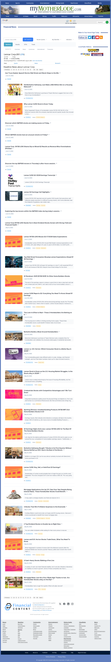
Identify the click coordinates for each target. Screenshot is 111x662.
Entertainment (44, 3)
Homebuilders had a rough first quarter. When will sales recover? (44, 586)
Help (72, 652)
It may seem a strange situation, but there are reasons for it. (42, 498)
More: (96, 622)
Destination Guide (37, 633)
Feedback (44, 652)
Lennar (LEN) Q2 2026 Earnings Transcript (40, 175)
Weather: (21, 622)
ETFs (25, 44)
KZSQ (49, 638)
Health (35, 627)
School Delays (88, 16)
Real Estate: (67, 638)
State (16, 16)
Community (30, 3)
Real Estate (74, 3)
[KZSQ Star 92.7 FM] (84, 54)
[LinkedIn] (68, 606)
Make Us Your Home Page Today (88, 32)
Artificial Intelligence (40, 117)
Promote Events (83, 631)
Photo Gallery (97, 635)
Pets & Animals (83, 636)
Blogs (34, 629)
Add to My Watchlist (37, 60)
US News (25, 16)
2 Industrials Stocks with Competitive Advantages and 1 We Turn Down (48, 391)
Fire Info (35, 638)
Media (100, 3)
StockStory (28, 117)
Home (26, 652)
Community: (37, 622)
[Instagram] (72, 606)
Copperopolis (67, 636)
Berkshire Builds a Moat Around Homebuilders (42, 332)
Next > (41, 69)
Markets (8, 44)
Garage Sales (82, 635)
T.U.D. (95, 633)
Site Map (54, 652)
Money (45, 16)
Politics (4, 635)
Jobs (80, 624)
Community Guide (37, 631)
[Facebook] (64, 606)
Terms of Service (50, 657)
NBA (19, 635)
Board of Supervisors (99, 631)
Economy (43, 205)
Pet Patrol (35, 636)
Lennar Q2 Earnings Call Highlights (37, 192)
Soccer (19, 638)
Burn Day (20, 624)
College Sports (21, 640)
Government (45, 501)
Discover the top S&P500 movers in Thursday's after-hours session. (31, 163)
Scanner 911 (97, 626)
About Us (35, 652)
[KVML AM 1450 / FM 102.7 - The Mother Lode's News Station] (93, 50)
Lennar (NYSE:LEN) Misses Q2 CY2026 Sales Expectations (45, 237)
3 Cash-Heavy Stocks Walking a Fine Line (39, 560)
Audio (95, 624)
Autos (80, 627)
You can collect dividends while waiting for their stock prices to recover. (46, 530)
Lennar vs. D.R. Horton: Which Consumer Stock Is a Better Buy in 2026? (47, 350)
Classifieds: (82, 622)
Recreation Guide (37, 635)
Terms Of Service (47, 610)
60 (37, 69)
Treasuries (50, 49)
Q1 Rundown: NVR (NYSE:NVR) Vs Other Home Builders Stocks (47, 276)
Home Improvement (69, 644)
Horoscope (51, 627)
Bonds (40, 384)
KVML (49, 636)
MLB (19, 633)
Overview (17, 49)
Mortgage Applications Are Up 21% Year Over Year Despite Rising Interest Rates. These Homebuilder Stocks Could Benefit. (48, 490)
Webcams (64, 16)
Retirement (43, 248)
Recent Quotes (41, 39)
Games (50, 629)
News (7, 3)
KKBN (49, 640)
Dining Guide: (68, 622)
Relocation (66, 646)
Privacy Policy (36, 610)
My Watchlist (55, 39)
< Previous (7, 69)
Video (95, 629)
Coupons (96, 636)
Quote (16, 63)
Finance (66, 642)
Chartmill (9, 79)
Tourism (100, 16)
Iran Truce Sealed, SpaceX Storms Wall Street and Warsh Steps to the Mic (33, 73)
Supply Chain (41, 362)
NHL (19, 637)
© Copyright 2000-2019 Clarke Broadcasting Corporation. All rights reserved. (55, 660)
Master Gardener (68, 647)
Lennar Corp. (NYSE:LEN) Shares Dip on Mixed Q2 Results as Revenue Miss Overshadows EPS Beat (38, 147)
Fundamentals (67, 640)
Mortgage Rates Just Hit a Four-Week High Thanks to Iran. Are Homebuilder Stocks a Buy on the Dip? (47, 578)
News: (4, 622)
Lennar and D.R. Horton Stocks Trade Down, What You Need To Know (47, 540)
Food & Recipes (52, 631)
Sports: (20, 630)
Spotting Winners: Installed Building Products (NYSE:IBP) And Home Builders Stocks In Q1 (47, 411)
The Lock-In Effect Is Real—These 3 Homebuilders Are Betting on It (48, 313)
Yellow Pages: (97, 638)
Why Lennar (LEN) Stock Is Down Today (38, 104)
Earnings (38, 205)
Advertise (63, 652)
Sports (18, 3)
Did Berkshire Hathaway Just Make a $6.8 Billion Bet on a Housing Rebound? (48, 86)
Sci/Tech (5, 640)
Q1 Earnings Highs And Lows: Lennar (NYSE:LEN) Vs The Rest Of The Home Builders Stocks (47, 430)
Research (57, 63)
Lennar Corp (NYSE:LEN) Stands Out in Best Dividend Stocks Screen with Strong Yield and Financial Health (38, 224)
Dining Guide (60, 3)
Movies (50, 624)
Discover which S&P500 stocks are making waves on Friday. (28, 123)
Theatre (50, 626)
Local (7, 16)
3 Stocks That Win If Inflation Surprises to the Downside (45, 507)
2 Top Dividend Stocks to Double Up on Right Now (43, 524)
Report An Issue (82, 652)
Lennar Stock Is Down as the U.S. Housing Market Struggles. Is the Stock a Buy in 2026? (48, 372)
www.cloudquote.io (39, 605)
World (35, 16)
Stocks (17, 44)
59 (34, 69)
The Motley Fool (29, 98)
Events (35, 624)
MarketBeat (28, 205)
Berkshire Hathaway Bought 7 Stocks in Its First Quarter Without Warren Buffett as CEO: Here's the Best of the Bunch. (48, 449)
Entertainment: (53, 622)
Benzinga (28, 270)
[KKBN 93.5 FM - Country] (97, 54)
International (40, 49)
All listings (66, 624)
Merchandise (82, 626)
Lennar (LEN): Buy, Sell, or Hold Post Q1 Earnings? (42, 467)
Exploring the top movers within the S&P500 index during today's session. (33, 211)
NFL (19, 631)
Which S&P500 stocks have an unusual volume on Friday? (27, 135)
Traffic (54, 16)
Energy (42, 554)
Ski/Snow (20, 627)
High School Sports (22, 642)
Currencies (32, 49)
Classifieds (87, 3)
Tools (33, 44)
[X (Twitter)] (60, 606)
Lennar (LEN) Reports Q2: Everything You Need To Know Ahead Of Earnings (48, 294)
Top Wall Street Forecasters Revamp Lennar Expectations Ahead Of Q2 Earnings (48, 258)
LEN (22, 54)
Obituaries (76, 16)
